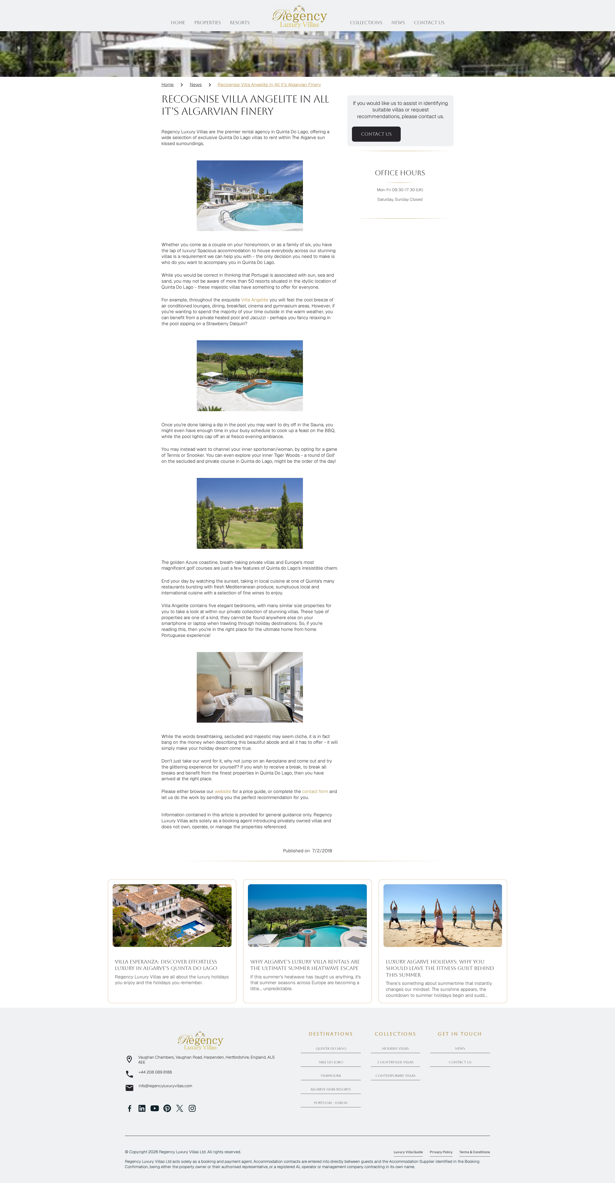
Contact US (429, 22)
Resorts (240, 22)
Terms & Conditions (474, 1152)
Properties (207, 22)
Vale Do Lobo (331, 1062)
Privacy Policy (441, 1152)
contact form (315, 791)
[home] (299, 16)
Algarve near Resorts (331, 1089)
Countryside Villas (395, 1062)
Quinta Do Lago (331, 1048)
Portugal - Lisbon (331, 1103)
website (223, 791)
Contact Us (460, 1062)
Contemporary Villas (395, 1076)
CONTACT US (376, 134)
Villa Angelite (254, 300)
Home (178, 22)
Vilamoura (331, 1076)
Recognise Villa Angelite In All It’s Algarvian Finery (269, 85)
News (398, 22)
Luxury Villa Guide (408, 1152)
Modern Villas (395, 1048)
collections (366, 22)
